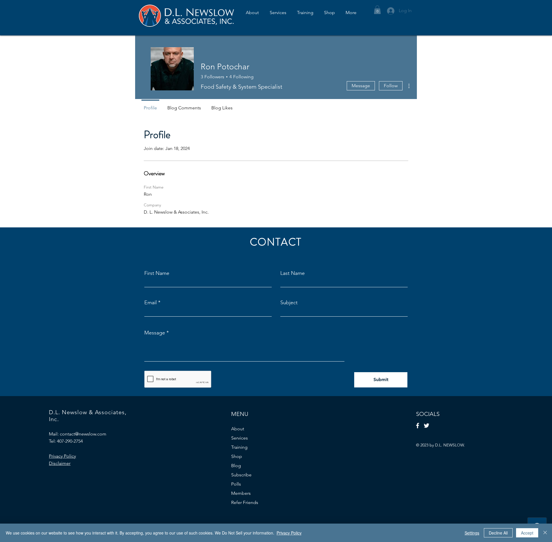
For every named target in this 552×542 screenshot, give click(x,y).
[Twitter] (426, 425)
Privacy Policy (289, 533)
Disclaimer (59, 463)
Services (239, 438)
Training (239, 447)
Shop (236, 456)
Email (150, 302)
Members (241, 493)
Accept (527, 533)
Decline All (498, 533)
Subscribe (241, 475)
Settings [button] (472, 533)
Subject (289, 302)
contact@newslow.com (83, 434)
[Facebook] (417, 425)
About (237, 428)
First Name (156, 273)
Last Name (292, 273)
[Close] (545, 532)
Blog (236, 465)
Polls (236, 484)
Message (361, 85)
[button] (377, 9)
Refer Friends (244, 502)
